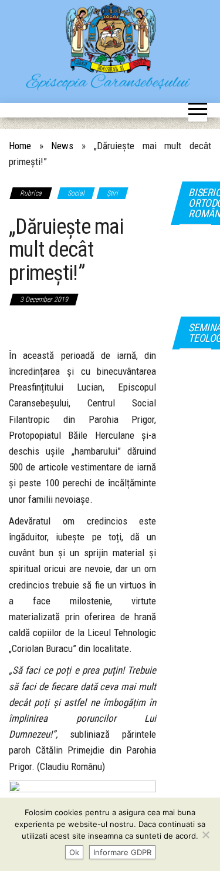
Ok (74, 852)
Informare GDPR (122, 852)
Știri (112, 193)
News (62, 146)
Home (20, 146)
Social (75, 193)
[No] (205, 834)
